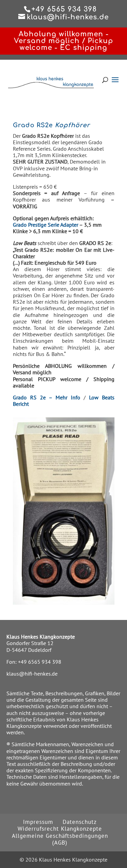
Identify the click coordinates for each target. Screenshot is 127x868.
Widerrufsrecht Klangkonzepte (60, 828)
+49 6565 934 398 (39, 661)
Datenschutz (80, 822)
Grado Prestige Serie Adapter (45, 224)
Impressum (38, 822)
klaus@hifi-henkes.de (32, 673)
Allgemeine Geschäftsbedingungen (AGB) (60, 839)
